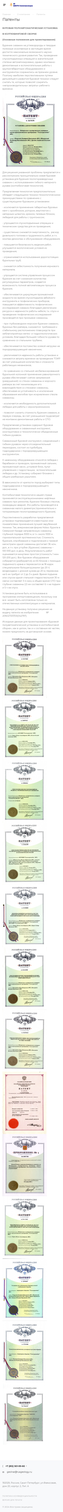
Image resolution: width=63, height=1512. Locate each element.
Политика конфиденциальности (19, 1496)
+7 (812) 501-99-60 (15, 1466)
